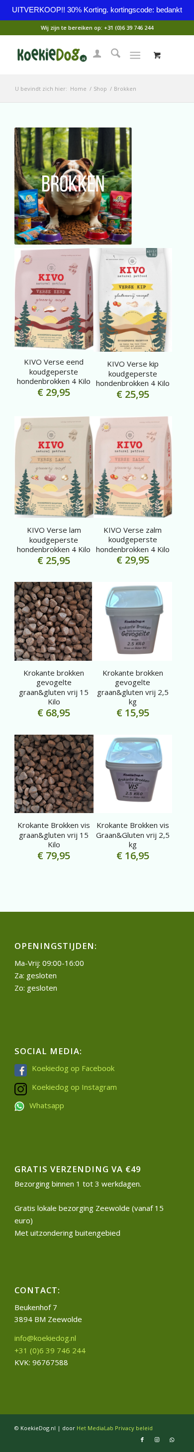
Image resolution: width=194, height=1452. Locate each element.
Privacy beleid (134, 1428)
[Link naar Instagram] (157, 1439)
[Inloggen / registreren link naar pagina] (92, 54)
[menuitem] (92, 54)
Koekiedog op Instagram (74, 1087)
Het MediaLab (95, 1428)
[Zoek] (110, 54)
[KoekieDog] (80, 54)
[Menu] (135, 54)
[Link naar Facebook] (142, 1439)
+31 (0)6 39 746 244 (128, 27)
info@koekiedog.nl (45, 1338)
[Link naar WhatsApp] (172, 1439)
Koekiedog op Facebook (73, 1068)
